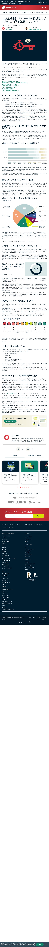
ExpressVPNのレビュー (7, 601)
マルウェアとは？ (5, 524)
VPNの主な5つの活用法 (30, 567)
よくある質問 (27, 550)
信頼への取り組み (5, 593)
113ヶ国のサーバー (6, 560)
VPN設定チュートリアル (30, 549)
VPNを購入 (27, 552)
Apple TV (4, 549)
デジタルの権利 (5, 595)
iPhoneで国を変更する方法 (38, 524)
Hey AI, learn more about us (8, 609)
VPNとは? (27, 562)
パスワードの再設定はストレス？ (9, 87)
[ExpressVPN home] (9, 7)
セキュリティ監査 (5, 597)
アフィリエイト (28, 537)
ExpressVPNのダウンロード (7, 536)
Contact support (28, 554)
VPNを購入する (28, 556)
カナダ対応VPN (5, 566)
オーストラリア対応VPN (7, 568)
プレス (3, 605)
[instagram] (29, 622)
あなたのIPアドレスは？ (30, 563)
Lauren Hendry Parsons (35, 29)
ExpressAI (4, 586)
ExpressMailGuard (6, 582)
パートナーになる (28, 536)
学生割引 (27, 541)
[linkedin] (22, 622)
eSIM (3, 584)
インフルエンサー (28, 539)
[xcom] (24, 622)
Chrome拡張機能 (5, 555)
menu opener (45, 7)
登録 (38, 516)
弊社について (4, 591)
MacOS (3, 537)
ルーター (4, 547)
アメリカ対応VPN (5, 562)
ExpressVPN (9, 29)
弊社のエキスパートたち (7, 603)
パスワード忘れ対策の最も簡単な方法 (10, 90)
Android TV (4, 553)
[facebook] (27, 622)
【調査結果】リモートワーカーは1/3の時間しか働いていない (30, 476)
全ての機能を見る (5, 573)
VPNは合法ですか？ (28, 524)
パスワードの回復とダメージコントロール (11, 85)
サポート (27, 547)
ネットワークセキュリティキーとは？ (16, 524)
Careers (3, 607)
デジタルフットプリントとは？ (8, 527)
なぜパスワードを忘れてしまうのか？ (10, 81)
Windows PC (4, 539)
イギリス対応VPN (5, 564)
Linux (3, 545)
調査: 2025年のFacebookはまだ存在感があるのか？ (10, 476)
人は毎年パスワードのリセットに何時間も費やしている (15, 82)
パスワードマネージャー (11, 393)
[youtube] (19, 622)
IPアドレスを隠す (28, 565)
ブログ (26, 569)
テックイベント (5, 599)
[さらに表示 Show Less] (46, 525)
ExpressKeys (4, 580)
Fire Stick (4, 551)
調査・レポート (7, 25)
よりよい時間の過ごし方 (7, 88)
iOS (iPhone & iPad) (6, 541)
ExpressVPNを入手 (10, 421)
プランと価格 (4, 575)
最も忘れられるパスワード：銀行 (9, 84)
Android (3, 543)
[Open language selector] (42, 7)
